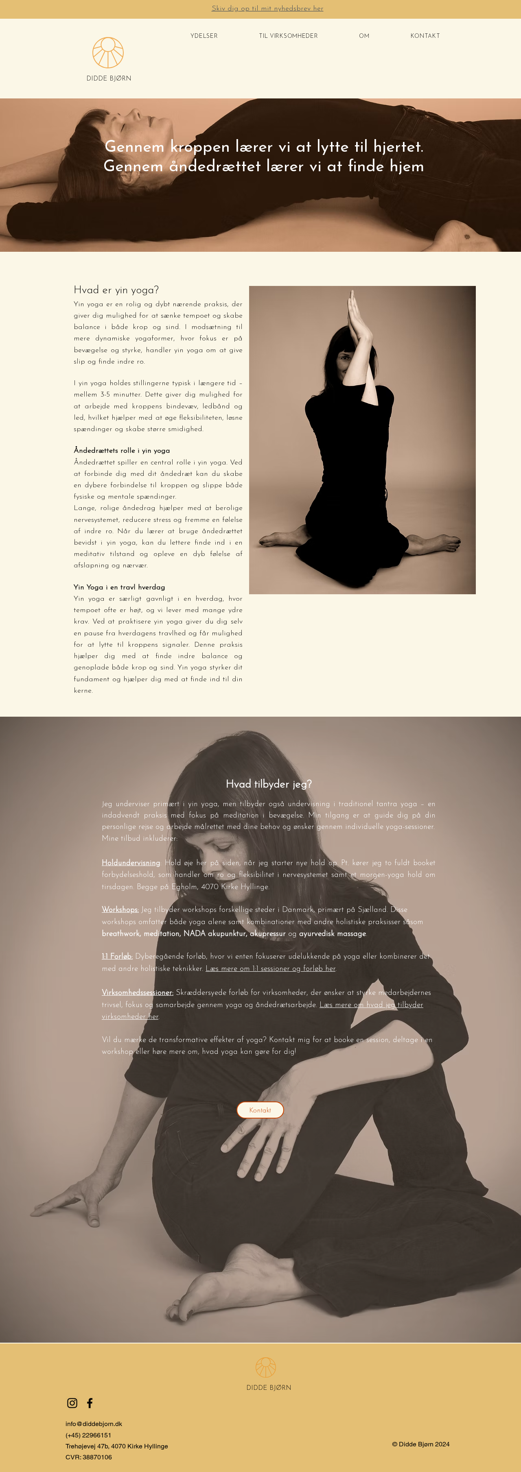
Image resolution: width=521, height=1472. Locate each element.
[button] (204, 36)
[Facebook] (89, 1403)
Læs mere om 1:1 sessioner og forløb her (270, 969)
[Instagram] (72, 1403)
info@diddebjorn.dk (94, 1424)
